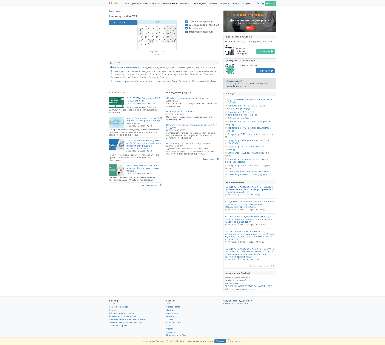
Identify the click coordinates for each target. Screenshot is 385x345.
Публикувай (264, 70)
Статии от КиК (117, 92)
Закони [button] (183, 3)
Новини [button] (223, 3)
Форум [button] (245, 3)
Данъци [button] (135, 3)
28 (173, 40)
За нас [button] (234, 3)
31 (151, 44)
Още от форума (210, 159)
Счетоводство (173, 306)
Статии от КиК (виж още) (149, 185)
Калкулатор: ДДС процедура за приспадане (250, 134)
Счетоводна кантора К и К (235, 303)
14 (173, 33)
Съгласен (220, 341)
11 (157, 33)
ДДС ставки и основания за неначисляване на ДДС (249, 101)
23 (146, 40)
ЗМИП (169, 325)
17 (151, 37)
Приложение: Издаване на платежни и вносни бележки (246, 160)
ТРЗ (168, 303)
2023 (131, 22)
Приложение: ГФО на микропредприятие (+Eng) (248, 129)
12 (162, 33)
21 (112, 22)
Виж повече (235, 341)
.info (114, 3)
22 (140, 40)
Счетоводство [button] (150, 3)
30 (146, 44)
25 (157, 40)
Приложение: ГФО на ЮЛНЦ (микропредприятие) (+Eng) (241, 113)
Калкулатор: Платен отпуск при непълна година (247, 148)
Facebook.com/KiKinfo (236, 280)
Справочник (114, 11)
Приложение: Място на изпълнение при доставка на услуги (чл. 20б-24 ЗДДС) (247, 173)
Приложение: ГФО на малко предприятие (188, 143)
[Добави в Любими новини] (154, 103)
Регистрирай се (233, 83)
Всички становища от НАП (261, 266)
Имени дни (197, 28)
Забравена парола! (118, 325)
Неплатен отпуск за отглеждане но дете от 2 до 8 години (191, 126)
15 (140, 37)
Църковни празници (202, 31)
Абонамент (264, 51)
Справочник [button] (169, 3)
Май (121, 22)
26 (162, 40)
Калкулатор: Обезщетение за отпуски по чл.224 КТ (247, 142)
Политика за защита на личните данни (127, 319)
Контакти (113, 310)
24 (151, 40)
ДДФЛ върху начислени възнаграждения (187, 98)
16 (146, 37)
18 (157, 37)
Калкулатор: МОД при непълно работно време (247, 154)
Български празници (202, 21)
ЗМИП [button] (213, 3)
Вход (271, 3)
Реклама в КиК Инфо (118, 306)
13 (168, 33)
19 (162, 37)
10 (151, 33)
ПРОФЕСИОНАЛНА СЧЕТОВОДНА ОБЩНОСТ (248, 286)
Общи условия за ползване (122, 313)
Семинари (171, 332)
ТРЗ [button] (125, 3)
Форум (169, 328)
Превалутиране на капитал (180, 111)
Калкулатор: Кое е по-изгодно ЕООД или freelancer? (247, 167)
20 (168, 37)
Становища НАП (199, 3)
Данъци (170, 310)
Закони (169, 319)
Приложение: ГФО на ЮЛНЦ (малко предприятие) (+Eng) (245, 107)
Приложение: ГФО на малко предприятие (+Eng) (248, 123)
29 (140, 44)
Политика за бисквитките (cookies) (125, 322)
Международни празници (205, 24)
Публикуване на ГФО (238, 118)
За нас (112, 303)
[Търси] (258, 3)
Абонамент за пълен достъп (123, 316)
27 (168, 40)
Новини (170, 316)
